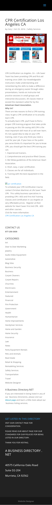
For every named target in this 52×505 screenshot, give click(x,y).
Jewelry (8, 251)
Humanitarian (11, 316)
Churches (9, 283)
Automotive (10, 259)
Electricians (10, 288)
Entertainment (11, 292)
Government (10, 308)
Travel (8, 378)
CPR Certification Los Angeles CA (19, 215)
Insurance (9, 337)
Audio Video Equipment (15, 255)
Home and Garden (13, 329)
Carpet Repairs (12, 279)
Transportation (12, 374)
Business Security (13, 267)
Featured (9, 296)
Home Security (11, 333)
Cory (10, 29)
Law (7, 341)
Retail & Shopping (13, 362)
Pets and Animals (13, 354)
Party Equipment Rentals (16, 349)
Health (8, 312)
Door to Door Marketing (15, 246)
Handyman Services (14, 325)
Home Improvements (14, 321)
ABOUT (25, 431)
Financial (9, 300)
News (7, 345)
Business (9, 271)
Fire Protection (11, 304)
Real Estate (10, 358)
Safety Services (34, 29)
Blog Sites (9, 263)
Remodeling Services (14, 366)
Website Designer (13, 382)
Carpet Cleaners (12, 275)
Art (6, 242)
